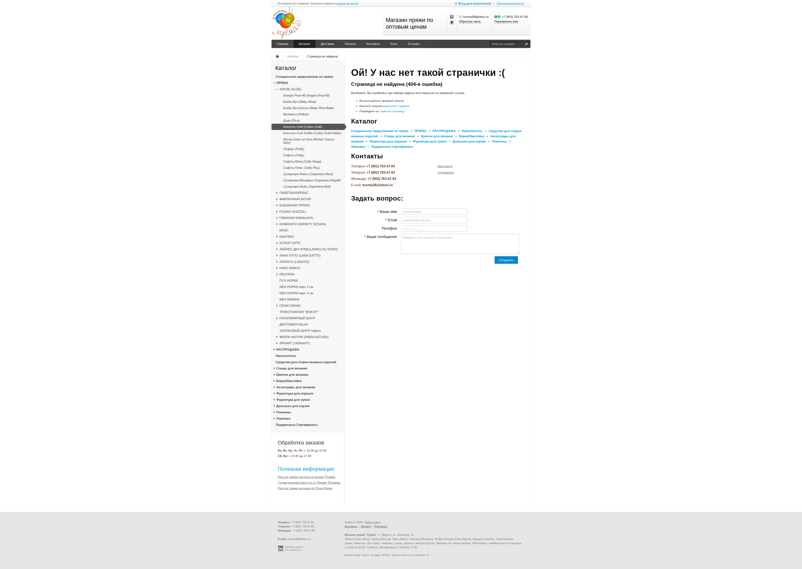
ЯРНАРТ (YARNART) (294, 343)
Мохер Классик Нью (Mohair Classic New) (309, 140)
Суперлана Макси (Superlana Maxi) (308, 174)
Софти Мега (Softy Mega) (302, 161)
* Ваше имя (387, 212)
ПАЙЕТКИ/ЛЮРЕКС (294, 193)
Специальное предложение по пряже (304, 76)
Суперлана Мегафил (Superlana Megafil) (312, 180)
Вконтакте (445, 166)
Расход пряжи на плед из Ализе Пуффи (306, 477)
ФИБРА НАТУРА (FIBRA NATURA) (304, 337)
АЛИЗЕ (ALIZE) (290, 89)
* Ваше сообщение (380, 237)
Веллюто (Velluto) (296, 114)
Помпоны (283, 412)
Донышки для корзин (293, 406)
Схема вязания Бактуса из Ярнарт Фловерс (309, 482)
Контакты (373, 44)
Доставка (327, 44)
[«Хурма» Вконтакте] (452, 17)
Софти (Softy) (293, 155)
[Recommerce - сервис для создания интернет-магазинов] (280, 550)
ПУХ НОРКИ (288, 280)
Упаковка (283, 418)
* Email (391, 220)
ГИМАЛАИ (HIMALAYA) (296, 218)
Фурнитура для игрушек (294, 393)
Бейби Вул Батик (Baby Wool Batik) (308, 108)
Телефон (389, 228)
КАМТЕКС (286, 236)
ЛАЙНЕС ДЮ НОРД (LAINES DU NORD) (308, 249)
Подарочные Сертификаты (297, 424)
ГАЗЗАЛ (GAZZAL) (292, 211)
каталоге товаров (397, 106)
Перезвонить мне (506, 21)
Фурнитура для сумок (293, 399)
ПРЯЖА (282, 83)
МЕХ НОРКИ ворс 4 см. (296, 293)
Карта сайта (372, 522)
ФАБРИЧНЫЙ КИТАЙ (295, 199)
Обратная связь (470, 21)
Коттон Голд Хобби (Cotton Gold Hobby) (312, 133)
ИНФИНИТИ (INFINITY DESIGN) (302, 224)
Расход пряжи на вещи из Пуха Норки (305, 488)
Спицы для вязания (291, 368)
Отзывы (414, 44)
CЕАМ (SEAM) (290, 305)
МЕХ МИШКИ (289, 299)
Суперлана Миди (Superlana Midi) (307, 186)
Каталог (304, 44)
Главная (282, 44)
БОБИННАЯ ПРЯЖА (294, 205)
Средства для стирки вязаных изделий (306, 362)
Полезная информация (306, 469)
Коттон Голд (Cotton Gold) (302, 127)
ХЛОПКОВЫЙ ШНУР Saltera (300, 330)
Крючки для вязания (292, 374)
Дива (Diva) (291, 120)
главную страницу (391, 111)
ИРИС (283, 230)
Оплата (350, 44)
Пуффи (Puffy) (293, 149)
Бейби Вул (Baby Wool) (299, 101)
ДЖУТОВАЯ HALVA (293, 324)
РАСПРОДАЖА (287, 349)
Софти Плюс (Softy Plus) (301, 167)
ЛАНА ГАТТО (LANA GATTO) (300, 255)
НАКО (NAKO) (289, 268)
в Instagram (446, 172)
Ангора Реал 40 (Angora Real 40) (306, 95)
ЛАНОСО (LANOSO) (294, 261)
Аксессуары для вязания (295, 387)
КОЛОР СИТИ (289, 243)
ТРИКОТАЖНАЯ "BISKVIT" (299, 312)
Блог (394, 44)
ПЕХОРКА (286, 274)
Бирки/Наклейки (289, 381)
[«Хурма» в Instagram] (452, 23)
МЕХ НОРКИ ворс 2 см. (296, 287)
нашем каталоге (347, 3)
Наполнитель (286, 356)
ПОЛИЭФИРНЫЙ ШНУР (297, 318)
